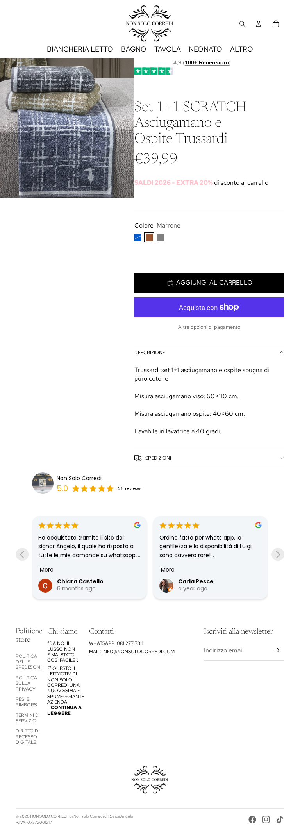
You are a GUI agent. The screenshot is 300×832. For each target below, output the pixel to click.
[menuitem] (241, 49)
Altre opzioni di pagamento (209, 326)
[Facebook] (252, 819)
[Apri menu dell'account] (258, 23)
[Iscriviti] (276, 650)
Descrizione (149, 352)
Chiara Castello (80, 581)
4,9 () (202, 62)
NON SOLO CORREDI (49, 816)
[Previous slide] (22, 554)
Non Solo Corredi (79, 478)
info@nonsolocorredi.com (138, 651)
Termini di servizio (28, 718)
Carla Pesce (196, 581)
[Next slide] (277, 554)
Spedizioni (158, 458)
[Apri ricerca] (242, 23)
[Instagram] (266, 819)
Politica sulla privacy (26, 683)
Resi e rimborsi (27, 702)
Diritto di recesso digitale (27, 736)
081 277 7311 (130, 643)
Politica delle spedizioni (28, 662)
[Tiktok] (279, 819)
